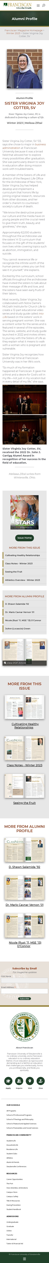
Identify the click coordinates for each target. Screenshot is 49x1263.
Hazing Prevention (14, 1205)
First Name (6, 976)
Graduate (10, 1226)
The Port (10, 1183)
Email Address (8, 987)
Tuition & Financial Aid (15, 1243)
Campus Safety (12, 1196)
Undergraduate (12, 1222)
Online (9, 1231)
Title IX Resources (13, 1201)
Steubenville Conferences (16, 1166)
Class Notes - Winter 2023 (24, 765)
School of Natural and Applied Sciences (21, 1123)
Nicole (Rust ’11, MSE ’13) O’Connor (25, 944)
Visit (30, 1088)
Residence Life (12, 1149)
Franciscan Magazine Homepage (23, 30)
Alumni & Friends (13, 1162)
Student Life (11, 1141)
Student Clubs (12, 1153)
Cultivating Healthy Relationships (25, 725)
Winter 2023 (13, 33)
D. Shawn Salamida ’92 (24, 867)
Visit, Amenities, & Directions (17, 1188)
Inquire (19, 1088)
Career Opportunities (15, 1179)
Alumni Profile (24, 98)
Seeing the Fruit (24, 802)
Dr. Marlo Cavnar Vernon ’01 (24, 904)
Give (41, 1088)
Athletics (10, 1158)
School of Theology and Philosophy (20, 1119)
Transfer (10, 1235)
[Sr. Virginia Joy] (25, 399)
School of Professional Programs (19, 1115)
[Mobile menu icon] (38, 5)
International (11, 1239)
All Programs (11, 1111)
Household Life (12, 1145)
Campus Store (12, 1192)
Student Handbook (14, 1209)
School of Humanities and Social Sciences (22, 1128)
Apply (8, 1088)
